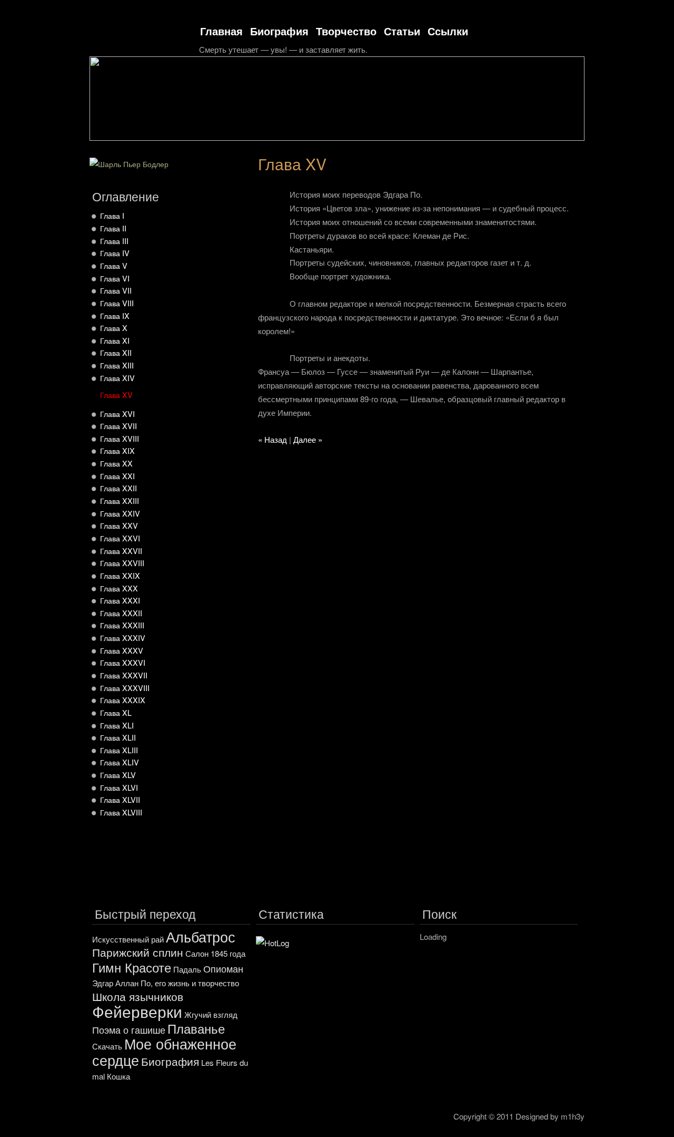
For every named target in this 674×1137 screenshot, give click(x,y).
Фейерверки (137, 1011)
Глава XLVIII (121, 812)
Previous (544, 147)
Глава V (113, 265)
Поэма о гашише (128, 1029)
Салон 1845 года (215, 953)
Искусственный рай (128, 939)
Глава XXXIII (122, 624)
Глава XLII (118, 737)
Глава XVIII (119, 438)
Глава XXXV (121, 650)
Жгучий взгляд (210, 1014)
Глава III (114, 240)
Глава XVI (117, 413)
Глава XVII (118, 425)
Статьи (402, 30)
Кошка (118, 1076)
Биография (279, 30)
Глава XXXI (120, 600)
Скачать (107, 1046)
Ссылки (448, 30)
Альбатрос (200, 936)
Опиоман (223, 968)
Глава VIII (117, 302)
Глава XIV (117, 377)
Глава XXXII (121, 612)
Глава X (113, 327)
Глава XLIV (119, 761)
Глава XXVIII (122, 562)
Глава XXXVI (122, 662)
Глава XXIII (119, 500)
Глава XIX (117, 450)
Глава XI (115, 340)
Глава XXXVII (123, 675)
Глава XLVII (120, 799)
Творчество (346, 30)
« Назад (272, 439)
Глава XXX (119, 588)
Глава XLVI (119, 787)
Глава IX (115, 315)
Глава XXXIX (122, 699)
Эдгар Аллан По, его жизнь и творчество (165, 982)
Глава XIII (117, 365)
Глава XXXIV (122, 637)
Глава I (112, 215)
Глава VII (116, 290)
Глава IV (115, 252)
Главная (221, 30)
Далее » (307, 439)
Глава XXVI (120, 537)
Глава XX (116, 463)
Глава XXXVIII (125, 687)
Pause (562, 147)
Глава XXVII (121, 550)
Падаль (187, 969)
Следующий (580, 147)
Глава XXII (118, 487)
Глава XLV (118, 774)
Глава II (113, 228)
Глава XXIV (120, 513)
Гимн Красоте (131, 967)
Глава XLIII (119, 749)
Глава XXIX (120, 575)
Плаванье (196, 1028)
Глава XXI (117, 475)
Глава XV (116, 394)
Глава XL (116, 712)
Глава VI (115, 278)
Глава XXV (119, 525)
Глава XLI (117, 725)
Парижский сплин (137, 952)
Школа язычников (137, 996)
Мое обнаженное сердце (164, 1051)
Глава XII (116, 352)
